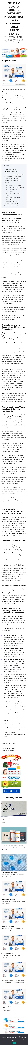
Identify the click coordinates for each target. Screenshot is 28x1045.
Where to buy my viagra (9, 872)
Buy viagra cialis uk (7, 926)
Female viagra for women (9, 747)
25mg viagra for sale (8, 899)
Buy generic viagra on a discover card (13, 1007)
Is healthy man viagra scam (9, 745)
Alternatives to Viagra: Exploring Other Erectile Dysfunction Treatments (11, 203)
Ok (14, 1042)
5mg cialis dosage (7, 953)
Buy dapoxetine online (8, 819)
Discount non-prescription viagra (12, 845)
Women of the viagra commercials (12, 980)
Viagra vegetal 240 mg (8, 748)
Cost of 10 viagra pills (7, 750)
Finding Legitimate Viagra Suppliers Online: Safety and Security (12, 180)
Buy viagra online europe (9, 743)
